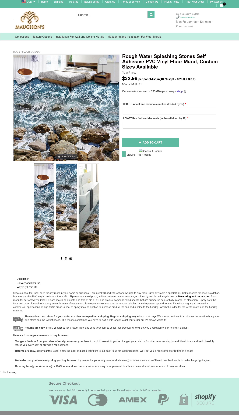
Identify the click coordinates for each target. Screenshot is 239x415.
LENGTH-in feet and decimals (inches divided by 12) (154, 118)
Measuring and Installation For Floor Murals (134, 37)
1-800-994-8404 (188, 17)
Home (16, 51)
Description (23, 278)
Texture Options (42, 37)
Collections (22, 37)
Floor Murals (31, 51)
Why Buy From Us (27, 287)
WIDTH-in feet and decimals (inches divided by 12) (153, 104)
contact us (50, 350)
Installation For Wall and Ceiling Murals (79, 37)
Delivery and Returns (28, 283)
